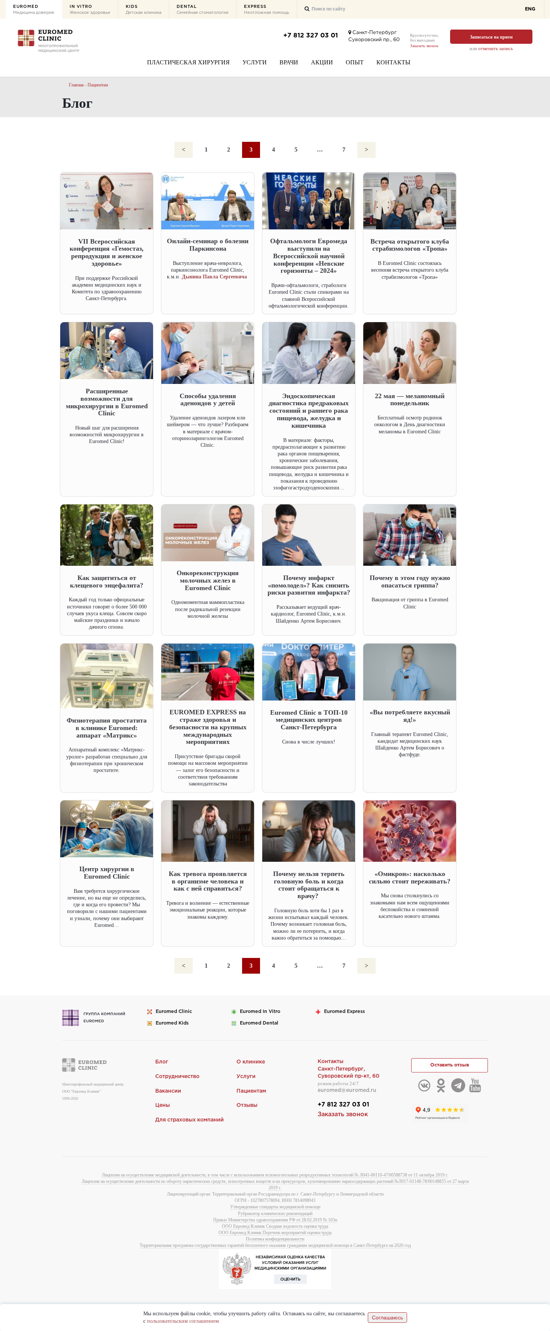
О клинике (250, 1062)
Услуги (254, 62)
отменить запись (495, 48)
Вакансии (168, 1091)
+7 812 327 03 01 (310, 36)
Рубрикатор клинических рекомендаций (275, 1213)
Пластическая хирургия (188, 62)
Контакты (393, 62)
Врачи (288, 62)
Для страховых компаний (189, 1120)
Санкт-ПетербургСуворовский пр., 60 (374, 36)
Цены (162, 1105)
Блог (161, 1062)
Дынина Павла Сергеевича (215, 277)
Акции (322, 62)
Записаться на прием (491, 37)
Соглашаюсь (387, 1318)
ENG (530, 9)
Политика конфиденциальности (275, 1239)
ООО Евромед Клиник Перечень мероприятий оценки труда (275, 1232)
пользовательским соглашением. (183, 1321)
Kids (143, 10)
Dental (203, 10)
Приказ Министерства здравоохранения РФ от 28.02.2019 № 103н (275, 1219)
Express (266, 10)
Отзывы (246, 1105)
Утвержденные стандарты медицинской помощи (275, 1206)
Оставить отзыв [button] (449, 1065)
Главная (76, 85)
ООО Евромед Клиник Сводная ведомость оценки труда (275, 1226)
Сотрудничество (177, 1076)
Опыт (355, 62)
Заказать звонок (424, 45)
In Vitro (90, 10)
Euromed (33, 10)
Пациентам (98, 85)
